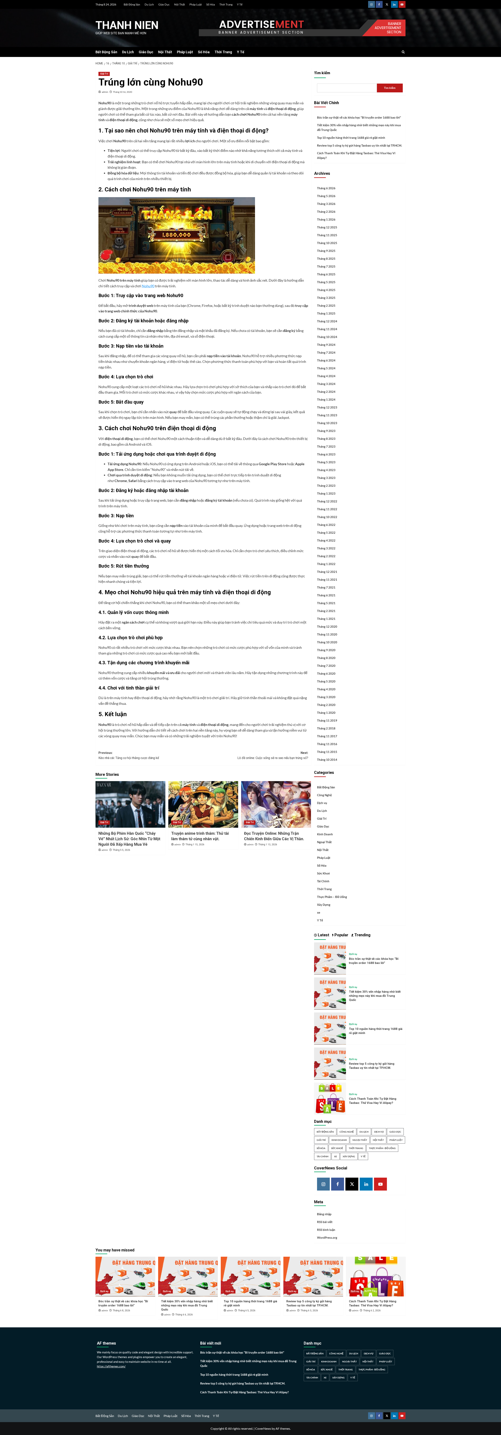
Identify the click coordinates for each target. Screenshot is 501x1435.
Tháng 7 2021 (326, 587)
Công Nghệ (324, 795)
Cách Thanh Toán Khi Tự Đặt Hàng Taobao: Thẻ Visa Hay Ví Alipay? (356, 155)
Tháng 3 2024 (326, 384)
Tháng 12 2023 (327, 407)
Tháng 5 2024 (326, 368)
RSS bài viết (324, 1222)
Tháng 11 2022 (327, 509)
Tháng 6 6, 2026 (184, 1314)
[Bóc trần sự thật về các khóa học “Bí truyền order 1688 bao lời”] (330, 958)
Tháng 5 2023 (326, 462)
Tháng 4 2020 (326, 689)
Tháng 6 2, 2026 (372, 1310)
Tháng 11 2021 (327, 579)
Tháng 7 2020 (326, 665)
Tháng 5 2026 (326, 196)
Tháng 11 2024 (327, 329)
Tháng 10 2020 (327, 642)
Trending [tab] (361, 935)
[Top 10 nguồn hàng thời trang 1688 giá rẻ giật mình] (330, 1028)
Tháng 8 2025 (326, 258)
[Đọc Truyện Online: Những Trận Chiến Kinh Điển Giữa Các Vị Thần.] (276, 804)
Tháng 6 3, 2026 (309, 1310)
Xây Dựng (323, 904)
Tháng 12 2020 (327, 626)
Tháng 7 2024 (326, 352)
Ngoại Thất (324, 842)
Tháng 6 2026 (326, 188)
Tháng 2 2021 (326, 611)
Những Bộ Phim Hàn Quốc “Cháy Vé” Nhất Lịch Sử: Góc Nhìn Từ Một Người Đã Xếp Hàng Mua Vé (129, 839)
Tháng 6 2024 (326, 360)
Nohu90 (148, 286)
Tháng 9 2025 (326, 250)
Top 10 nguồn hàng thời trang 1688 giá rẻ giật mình (351, 137)
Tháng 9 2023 (326, 431)
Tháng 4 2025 (326, 290)
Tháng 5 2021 (326, 603)
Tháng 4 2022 (326, 540)
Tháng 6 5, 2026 (246, 1310)
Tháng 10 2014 (327, 759)
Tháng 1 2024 (326, 399)
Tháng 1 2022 (326, 564)
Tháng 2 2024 (326, 391)
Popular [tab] (340, 935)
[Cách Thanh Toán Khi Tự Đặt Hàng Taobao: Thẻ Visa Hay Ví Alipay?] (330, 1098)
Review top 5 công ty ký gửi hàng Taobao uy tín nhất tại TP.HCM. (359, 145)
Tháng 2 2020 (326, 705)
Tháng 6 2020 (326, 673)
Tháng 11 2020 (327, 634)
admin (105, 91)
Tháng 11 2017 (327, 736)
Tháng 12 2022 (327, 501)
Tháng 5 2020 (326, 681)
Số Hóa (210, 4)
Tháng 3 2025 (326, 297)
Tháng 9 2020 (326, 650)
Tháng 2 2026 (326, 211)
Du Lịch (149, 4)
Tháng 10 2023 (327, 423)
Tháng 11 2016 (327, 744)
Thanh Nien (127, 25)
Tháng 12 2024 (327, 321)
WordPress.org (327, 1237)
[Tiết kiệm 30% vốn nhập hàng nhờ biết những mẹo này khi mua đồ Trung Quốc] (330, 993)
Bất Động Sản (132, 4)
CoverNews (263, 1428)
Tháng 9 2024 (326, 344)
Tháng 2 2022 (326, 556)
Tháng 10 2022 (327, 517)
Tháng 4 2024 (326, 376)
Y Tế (239, 4)
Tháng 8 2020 (326, 658)
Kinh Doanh (325, 834)
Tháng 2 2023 (326, 485)
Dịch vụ (322, 803)
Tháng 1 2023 (326, 493)
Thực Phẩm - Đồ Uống (382, 1148)
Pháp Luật (195, 4)
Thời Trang (225, 4)
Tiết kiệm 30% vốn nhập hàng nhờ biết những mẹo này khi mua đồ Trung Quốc (359, 127)
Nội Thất (179, 4)
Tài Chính (323, 881)
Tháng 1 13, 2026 (267, 844)
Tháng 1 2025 (326, 313)
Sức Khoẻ (323, 873)
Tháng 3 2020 (326, 697)
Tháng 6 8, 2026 (121, 1310)
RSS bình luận (326, 1229)
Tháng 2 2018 (326, 728)
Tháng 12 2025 (327, 227)
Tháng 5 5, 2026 (121, 850)
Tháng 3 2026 (326, 204)
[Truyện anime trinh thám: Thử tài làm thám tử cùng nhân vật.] (203, 804)
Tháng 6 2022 (326, 524)
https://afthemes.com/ (111, 1366)
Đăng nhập (324, 1214)
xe (318, 912)
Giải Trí (104, 73)
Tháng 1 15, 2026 (195, 844)
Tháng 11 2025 (327, 235)
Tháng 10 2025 (327, 243)
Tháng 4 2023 (326, 470)
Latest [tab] (323, 935)
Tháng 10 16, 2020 (122, 91)
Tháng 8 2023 (326, 438)
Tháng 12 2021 (327, 571)
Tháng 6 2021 (326, 595)
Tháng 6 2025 (326, 274)
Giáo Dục (164, 4)
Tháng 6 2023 (326, 454)
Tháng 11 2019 (327, 720)
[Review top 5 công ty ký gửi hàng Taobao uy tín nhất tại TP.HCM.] (330, 1063)
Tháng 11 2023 (327, 415)
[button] (403, 52)
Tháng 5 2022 (326, 532)
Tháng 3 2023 (326, 478)
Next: (272, 755)
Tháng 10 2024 (327, 337)
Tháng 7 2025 (326, 266)
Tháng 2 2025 (326, 305)
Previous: (128, 755)
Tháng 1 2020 (326, 712)
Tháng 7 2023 (326, 446)
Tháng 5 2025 (326, 282)
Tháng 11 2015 (327, 752)
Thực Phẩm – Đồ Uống (332, 897)
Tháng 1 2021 (326, 618)
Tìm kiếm (322, 73)
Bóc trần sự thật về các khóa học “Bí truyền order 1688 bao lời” (359, 117)
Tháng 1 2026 (326, 219)
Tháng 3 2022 (326, 548)
